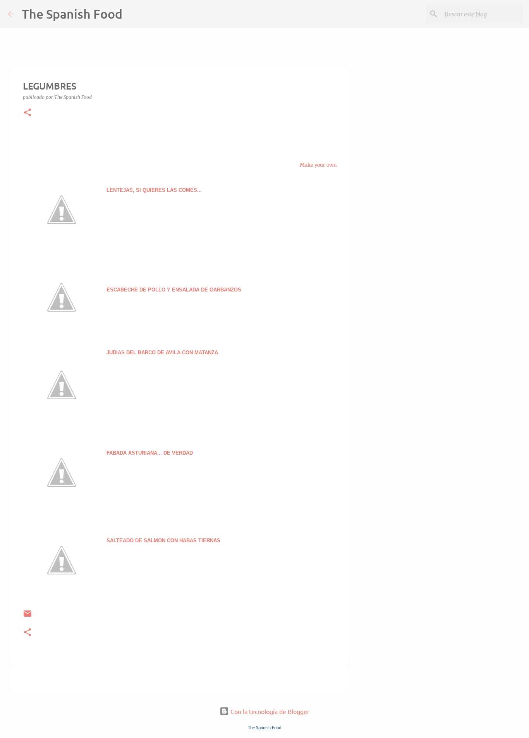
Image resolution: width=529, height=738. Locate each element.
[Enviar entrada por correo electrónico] (27, 616)
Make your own (318, 165)
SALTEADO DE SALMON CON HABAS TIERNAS (163, 540)
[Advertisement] (388, 335)
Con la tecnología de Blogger (269, 711)
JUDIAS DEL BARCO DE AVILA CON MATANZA (163, 352)
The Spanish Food (72, 13)
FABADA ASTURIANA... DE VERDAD (149, 453)
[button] (27, 113)
